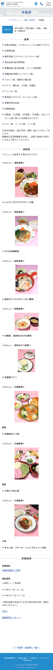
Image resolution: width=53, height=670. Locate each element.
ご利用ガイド (34, 658)
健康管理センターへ (11, 617)
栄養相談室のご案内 (11, 570)
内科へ (5, 611)
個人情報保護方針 (9, 658)
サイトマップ (44, 658)
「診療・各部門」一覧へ (28, 647)
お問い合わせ (27, 660)
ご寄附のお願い (23, 658)
